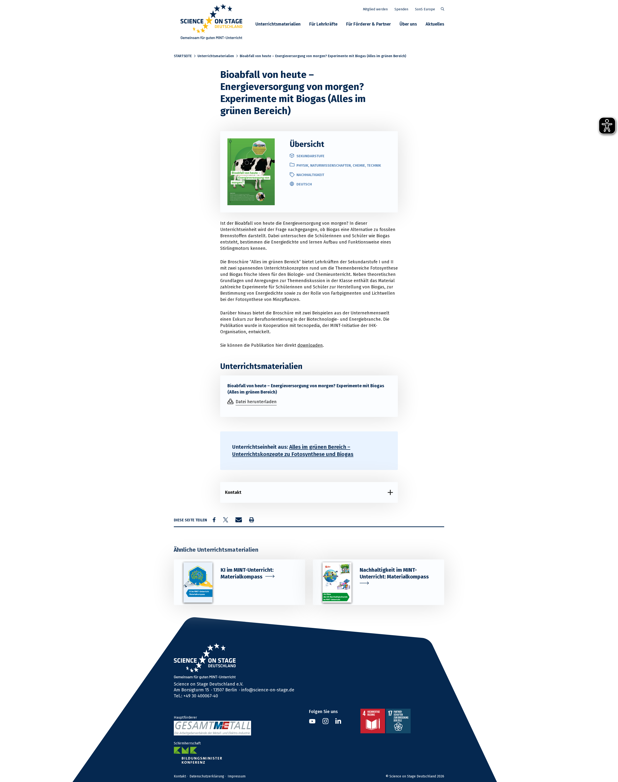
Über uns (408, 24)
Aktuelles (435, 24)
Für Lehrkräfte (323, 24)
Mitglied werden (375, 9)
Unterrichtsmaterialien (278, 24)
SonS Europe (425, 9)
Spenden (401, 9)
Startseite (183, 56)
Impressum (237, 776)
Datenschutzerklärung (207, 776)
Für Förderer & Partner (368, 24)
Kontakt (233, 492)
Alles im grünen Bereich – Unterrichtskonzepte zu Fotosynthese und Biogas (292, 450)
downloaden (310, 345)
